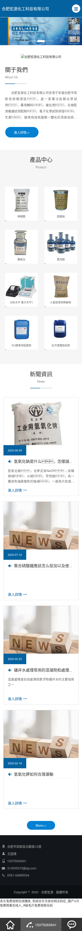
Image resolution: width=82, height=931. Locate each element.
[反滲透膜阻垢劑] (60, 328)
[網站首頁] (10, 924)
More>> (41, 825)
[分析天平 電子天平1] (21, 285)
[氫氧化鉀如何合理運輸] (41, 747)
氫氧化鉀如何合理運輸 (33, 774)
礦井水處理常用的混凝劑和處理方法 (45, 670)
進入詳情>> (22, 132)
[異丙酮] (60, 242)
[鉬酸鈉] (60, 199)
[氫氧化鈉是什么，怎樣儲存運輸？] (41, 434)
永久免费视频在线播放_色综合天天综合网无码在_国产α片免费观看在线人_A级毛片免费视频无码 (39, 903)
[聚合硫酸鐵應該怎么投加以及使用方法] (41, 539)
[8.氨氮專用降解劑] (60, 285)
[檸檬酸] (21, 199)
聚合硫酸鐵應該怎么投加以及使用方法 (47, 565)
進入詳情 (15, 490)
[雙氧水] (21, 242)
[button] (76, 8)
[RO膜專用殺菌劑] (21, 328)
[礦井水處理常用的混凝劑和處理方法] (41, 643)
